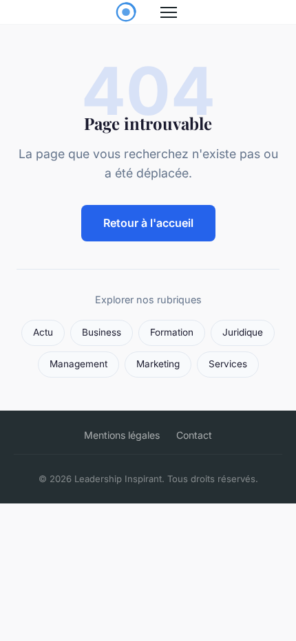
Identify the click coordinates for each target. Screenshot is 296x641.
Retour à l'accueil (148, 223)
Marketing (158, 363)
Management (78, 363)
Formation (171, 332)
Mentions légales (122, 435)
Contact (194, 435)
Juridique (242, 332)
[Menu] (168, 12)
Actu (43, 332)
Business (101, 332)
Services (228, 363)
